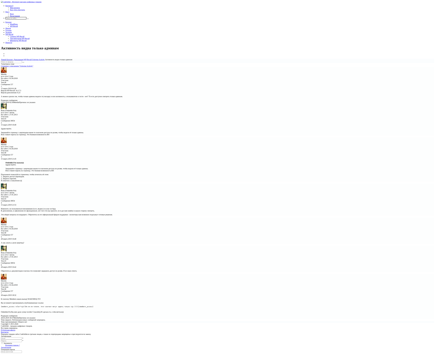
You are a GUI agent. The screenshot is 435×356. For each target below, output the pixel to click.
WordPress (14, 24)
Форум (8, 28)
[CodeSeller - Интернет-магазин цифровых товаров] (21, 2)
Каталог (8, 22)
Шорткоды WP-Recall (18, 41)
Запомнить (8, 343)
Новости (8, 43)
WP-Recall (14, 26)
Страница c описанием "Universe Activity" (17, 66)
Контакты (4, 332)
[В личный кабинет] (4, 72)
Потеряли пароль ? (12, 345)
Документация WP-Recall (20, 38)
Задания (8, 32)
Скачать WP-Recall (17, 36)
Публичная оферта (8, 330)
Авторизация (6, 347)
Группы (8, 30)
